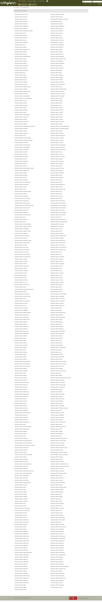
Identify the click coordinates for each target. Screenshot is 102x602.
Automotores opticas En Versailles (21, 524)
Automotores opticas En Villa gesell (57, 550)
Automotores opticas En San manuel (21, 461)
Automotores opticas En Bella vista (57, 61)
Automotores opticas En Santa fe (56, 475)
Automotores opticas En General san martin (23, 214)
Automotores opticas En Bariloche (57, 51)
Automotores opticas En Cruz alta (57, 154)
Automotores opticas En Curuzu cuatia (58, 156)
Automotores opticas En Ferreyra (57, 186)
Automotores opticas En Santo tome (21, 484)
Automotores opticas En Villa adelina (57, 529)
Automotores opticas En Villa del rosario (22, 540)
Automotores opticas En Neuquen (57, 345)
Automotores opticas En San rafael (57, 468)
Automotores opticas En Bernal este (57, 68)
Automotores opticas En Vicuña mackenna (58, 526)
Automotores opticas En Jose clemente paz (58, 247)
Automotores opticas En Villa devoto (57, 543)
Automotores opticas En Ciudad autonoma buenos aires (25, 126)
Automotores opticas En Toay (20, 503)
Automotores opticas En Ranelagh (57, 401)
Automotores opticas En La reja (56, 275)
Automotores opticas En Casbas (56, 98)
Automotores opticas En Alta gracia (57, 30)
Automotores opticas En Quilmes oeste (22, 391)
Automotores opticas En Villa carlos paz (22, 536)
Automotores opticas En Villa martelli (57, 564)
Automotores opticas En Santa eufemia (22, 475)
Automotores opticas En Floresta (21, 193)
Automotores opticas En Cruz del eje (21, 156)
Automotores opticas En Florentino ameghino (23, 191)
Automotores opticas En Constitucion (21, 142)
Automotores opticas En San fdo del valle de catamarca (25, 445)
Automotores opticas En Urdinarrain (57, 515)
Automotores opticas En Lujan (20, 305)
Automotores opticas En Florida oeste (21, 196)
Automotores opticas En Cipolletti (21, 123)
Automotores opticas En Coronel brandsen (22, 144)
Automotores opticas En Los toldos (21, 303)
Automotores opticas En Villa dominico (57, 545)
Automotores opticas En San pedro (21, 468)
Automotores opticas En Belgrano (21, 61)
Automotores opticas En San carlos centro (58, 440)
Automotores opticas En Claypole (21, 130)
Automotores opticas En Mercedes (21, 324)
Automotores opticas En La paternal (21, 270)
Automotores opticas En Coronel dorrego (58, 144)
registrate (94, 4)
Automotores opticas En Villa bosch (57, 533)
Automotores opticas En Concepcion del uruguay (23, 140)
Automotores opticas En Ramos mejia (57, 398)
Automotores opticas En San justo (57, 456)
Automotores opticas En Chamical (57, 112)
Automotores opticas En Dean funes (57, 161)
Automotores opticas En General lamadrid (58, 205)
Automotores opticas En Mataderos (21, 321)
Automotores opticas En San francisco (22, 447)
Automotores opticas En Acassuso (21, 19)
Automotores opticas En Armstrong (21, 37)
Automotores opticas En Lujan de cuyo (58, 305)
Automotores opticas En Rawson (56, 403)
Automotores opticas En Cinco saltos (57, 121)
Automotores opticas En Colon (20, 135)
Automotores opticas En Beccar (20, 58)
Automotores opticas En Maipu (56, 310)
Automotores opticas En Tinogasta (21, 501)
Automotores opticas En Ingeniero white (58, 240)
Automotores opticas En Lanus (56, 268)
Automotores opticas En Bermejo (21, 68)
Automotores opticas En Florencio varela (58, 189)
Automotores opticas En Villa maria (21, 564)
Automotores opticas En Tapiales (56, 496)
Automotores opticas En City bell (56, 123)
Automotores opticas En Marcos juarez (22, 314)
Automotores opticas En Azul (20, 44)
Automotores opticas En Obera (56, 349)
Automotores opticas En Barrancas (57, 54)
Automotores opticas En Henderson (21, 233)
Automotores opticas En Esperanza (21, 179)
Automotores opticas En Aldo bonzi (21, 23)
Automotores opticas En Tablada (21, 494)
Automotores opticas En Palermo (21, 359)
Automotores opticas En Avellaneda (21, 42)
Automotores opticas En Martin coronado (22, 319)
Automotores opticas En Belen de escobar (58, 58)
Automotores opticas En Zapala (20, 587)
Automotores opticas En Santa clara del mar (59, 473)
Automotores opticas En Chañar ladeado (22, 114)
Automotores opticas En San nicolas (21, 466)
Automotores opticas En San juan (21, 456)
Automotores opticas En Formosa (57, 196)
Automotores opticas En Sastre (20, 487)
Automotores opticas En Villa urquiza (57, 580)
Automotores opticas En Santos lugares (58, 482)
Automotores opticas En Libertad (56, 284)
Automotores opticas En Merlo (56, 324)
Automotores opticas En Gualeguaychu (22, 228)
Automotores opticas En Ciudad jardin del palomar (60, 128)
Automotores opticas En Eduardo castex (22, 170)
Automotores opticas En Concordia (57, 140)
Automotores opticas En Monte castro (21, 331)
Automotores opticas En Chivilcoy (57, 119)
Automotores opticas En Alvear (20, 33)
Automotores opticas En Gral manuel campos (59, 221)
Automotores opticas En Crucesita (21, 154)
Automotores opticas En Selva (20, 489)
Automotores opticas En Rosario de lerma (58, 426)
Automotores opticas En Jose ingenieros (22, 249)
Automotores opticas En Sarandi (56, 484)
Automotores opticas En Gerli (20, 217)
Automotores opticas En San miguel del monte (23, 463)
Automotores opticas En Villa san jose (57, 575)
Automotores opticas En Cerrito (20, 107)
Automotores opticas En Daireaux (57, 158)
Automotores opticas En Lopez (20, 298)
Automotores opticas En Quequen (21, 389)
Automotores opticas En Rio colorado (57, 412)
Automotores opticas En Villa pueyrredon (58, 568)
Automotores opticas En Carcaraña (21, 93)
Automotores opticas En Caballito (57, 79)
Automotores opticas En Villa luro (56, 559)
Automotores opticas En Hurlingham (57, 238)
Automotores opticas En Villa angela (57, 531)
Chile (20, 1)
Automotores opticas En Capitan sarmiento (22, 91)
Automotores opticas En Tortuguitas (57, 503)
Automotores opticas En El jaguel (21, 172)
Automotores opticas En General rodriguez (58, 212)
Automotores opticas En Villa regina (21, 573)
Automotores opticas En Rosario (56, 424)
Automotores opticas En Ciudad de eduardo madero (60, 126)
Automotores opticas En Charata (56, 114)
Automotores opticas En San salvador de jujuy (23, 473)
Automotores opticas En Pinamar (21, 375)
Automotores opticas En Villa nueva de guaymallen (60, 566)
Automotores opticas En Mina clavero (21, 326)
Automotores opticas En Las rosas (21, 282)
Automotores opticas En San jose (21, 452)
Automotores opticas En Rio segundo (57, 417)
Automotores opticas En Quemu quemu (58, 387)
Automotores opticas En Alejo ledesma (57, 26)
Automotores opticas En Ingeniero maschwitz (23, 240)
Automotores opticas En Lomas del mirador (58, 293)
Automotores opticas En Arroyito (20, 40)
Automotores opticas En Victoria (20, 526)
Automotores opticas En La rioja (20, 277)
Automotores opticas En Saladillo (56, 431)
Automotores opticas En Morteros (57, 338)
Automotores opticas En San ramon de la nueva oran (24, 470)
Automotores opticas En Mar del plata (21, 317)
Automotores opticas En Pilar (56, 373)
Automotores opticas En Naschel (21, 342)
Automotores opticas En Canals (56, 86)
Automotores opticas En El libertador (57, 172)
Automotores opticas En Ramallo (56, 396)
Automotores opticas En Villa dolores (21, 545)
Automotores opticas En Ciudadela (21, 128)
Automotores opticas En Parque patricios (22, 363)
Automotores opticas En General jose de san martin (24, 205)
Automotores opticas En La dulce (57, 261)
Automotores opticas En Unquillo (21, 515)
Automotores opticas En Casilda (56, 100)
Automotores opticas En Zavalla (20, 589)
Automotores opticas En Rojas (20, 424)
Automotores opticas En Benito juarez (57, 63)
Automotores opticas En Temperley (21, 498)
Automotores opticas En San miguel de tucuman (59, 463)
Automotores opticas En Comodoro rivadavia (23, 137)
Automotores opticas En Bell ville (21, 63)
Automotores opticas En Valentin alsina (58, 517)
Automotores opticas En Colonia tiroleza (58, 135)
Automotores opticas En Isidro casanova (58, 242)
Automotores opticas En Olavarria (21, 352)
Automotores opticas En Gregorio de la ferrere (23, 226)
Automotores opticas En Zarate (56, 587)
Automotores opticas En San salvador (57, 470)
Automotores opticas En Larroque (57, 277)
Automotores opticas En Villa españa (57, 547)
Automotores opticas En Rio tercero (21, 419)
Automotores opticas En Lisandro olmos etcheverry (24, 289)
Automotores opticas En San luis (56, 459)
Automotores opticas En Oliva (56, 352)
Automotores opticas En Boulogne (21, 77)
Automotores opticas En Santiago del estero (23, 482)
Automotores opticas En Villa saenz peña (22, 575)
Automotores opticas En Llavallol (56, 289)
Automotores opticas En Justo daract (57, 256)
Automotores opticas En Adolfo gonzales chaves (59, 19)
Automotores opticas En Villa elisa (21, 547)
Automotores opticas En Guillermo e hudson (23, 231)
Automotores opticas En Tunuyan (21, 512)
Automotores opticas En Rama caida (21, 396)
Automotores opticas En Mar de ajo (57, 314)
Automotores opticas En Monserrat (57, 326)
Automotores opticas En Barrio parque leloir (22, 56)
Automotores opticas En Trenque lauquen (22, 508)
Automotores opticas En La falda (21, 263)
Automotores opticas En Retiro (56, 410)
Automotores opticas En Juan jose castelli (22, 254)
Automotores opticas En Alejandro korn (22, 26)
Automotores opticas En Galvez (56, 198)
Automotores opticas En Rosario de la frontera (23, 426)
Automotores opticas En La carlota (21, 261)
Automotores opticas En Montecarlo (57, 328)
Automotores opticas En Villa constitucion (58, 536)
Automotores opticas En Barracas (21, 54)
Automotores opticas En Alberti (56, 21)
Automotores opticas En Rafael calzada (22, 394)
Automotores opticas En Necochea (21, 345)
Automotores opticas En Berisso (56, 65)
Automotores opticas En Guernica (57, 228)
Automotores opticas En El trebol (21, 177)
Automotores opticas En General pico (21, 210)
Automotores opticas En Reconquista (57, 405)
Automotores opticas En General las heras (22, 207)
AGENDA (34, 4)
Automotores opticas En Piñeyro (56, 375)
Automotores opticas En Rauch (20, 403)
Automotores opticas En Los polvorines (58, 298)
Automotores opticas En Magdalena (21, 310)
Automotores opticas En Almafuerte (21, 28)
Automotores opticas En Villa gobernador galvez (23, 552)
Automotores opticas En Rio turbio (57, 419)
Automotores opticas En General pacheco (58, 207)
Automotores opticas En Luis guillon (57, 303)
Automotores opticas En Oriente (20, 356)
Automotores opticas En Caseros (21, 100)
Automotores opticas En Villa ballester (21, 533)
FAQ (87, 598)
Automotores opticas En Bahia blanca (57, 44)
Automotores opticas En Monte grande (22, 333)
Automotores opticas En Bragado (57, 77)
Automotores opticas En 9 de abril (21, 16)
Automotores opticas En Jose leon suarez (58, 249)
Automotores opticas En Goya (20, 221)
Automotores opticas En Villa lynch (57, 561)
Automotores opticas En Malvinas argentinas (23, 312)
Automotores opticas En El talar (56, 175)
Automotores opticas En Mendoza (57, 321)
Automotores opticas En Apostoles (21, 35)
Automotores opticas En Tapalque (21, 496)
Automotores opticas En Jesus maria (21, 247)
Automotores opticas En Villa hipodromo (22, 554)
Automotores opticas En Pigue (20, 373)
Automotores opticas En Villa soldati (21, 580)
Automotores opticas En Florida (56, 193)
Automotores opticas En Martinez (57, 319)
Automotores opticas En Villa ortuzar (21, 568)
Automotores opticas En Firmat (20, 189)
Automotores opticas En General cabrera (58, 203)
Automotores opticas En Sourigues (57, 489)
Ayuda (84, 598)
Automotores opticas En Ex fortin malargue (22, 182)
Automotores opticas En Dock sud (21, 165)
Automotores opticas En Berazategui (21, 65)
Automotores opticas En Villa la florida (21, 557)
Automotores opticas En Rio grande (21, 417)
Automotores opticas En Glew (56, 217)
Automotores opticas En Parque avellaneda (22, 361)
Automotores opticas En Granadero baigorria (23, 224)
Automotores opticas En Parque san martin (58, 363)
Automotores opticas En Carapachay (57, 91)
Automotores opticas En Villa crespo (21, 538)
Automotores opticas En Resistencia (21, 410)
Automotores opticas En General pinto (57, 210)
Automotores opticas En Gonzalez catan (58, 219)
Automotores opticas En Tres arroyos (57, 508)
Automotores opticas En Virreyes (57, 582)
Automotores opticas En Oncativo (57, 354)
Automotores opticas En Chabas (56, 107)
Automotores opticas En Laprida (20, 275)
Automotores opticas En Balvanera (57, 47)
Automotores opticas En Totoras (20, 505)
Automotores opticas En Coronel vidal (21, 149)
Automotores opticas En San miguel (57, 461)
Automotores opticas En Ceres (56, 105)
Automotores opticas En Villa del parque (58, 538)
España (25, 1)
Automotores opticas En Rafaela (56, 391)
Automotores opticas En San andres (21, 438)
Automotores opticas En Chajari (20, 112)
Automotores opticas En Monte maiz (57, 333)
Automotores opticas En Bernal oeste (21, 70)
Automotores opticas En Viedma (20, 529)
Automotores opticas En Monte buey (21, 328)
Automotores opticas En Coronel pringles (22, 147)
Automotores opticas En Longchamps (57, 296)
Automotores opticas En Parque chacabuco (58, 361)
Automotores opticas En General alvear (58, 200)
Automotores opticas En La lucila (21, 268)
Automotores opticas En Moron (20, 338)
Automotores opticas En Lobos (56, 291)
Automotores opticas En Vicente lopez (57, 524)
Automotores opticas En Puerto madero (22, 382)
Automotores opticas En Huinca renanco (22, 235)
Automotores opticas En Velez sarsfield (58, 519)
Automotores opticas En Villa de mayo (21, 543)
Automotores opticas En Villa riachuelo (57, 573)
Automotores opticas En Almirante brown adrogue (24, 30)
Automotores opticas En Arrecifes (57, 37)
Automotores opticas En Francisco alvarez (22, 198)
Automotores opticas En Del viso (21, 163)
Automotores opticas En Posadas (21, 377)
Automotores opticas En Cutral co (21, 158)
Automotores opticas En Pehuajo (21, 368)
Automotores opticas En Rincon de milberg (22, 412)
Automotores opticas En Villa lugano (21, 559)
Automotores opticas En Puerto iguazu (58, 380)
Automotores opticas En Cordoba (57, 142)
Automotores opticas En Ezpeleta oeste (58, 184)
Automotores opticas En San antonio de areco (59, 438)
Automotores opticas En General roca (21, 212)
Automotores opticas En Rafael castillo (58, 394)
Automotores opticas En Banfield (56, 49)
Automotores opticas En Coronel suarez (58, 147)
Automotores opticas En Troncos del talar (22, 510)
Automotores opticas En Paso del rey (57, 366)
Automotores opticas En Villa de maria (57, 540)
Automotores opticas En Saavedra (21, 431)
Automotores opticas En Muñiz (20, 340)
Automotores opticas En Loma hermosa (22, 293)
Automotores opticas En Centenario (21, 105)
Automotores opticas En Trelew (56, 505)
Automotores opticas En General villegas (58, 214)
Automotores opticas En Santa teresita (22, 480)
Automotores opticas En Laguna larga (57, 263)
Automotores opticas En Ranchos (21, 401)
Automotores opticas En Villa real (56, 571)
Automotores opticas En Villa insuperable (58, 554)
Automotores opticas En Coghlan (56, 130)
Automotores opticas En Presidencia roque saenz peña (61, 377)
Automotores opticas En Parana (56, 359)
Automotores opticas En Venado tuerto (22, 522)
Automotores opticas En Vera (56, 522)
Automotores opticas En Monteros (21, 335)
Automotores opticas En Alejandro (57, 23)
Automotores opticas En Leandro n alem (22, 284)
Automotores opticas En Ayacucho (57, 42)
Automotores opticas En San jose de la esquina (59, 454)
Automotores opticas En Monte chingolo (58, 331)
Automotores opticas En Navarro (56, 342)
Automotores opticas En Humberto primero (58, 235)
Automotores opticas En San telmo (57, 480)
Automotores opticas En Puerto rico (21, 384)
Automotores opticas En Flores (56, 191)
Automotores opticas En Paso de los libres (22, 366)
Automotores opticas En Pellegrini (57, 368)
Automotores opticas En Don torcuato (57, 168)
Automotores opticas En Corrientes (21, 151)
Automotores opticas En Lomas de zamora (22, 296)
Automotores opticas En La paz (56, 270)
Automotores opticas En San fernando (57, 445)
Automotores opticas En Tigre (56, 498)
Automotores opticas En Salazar (20, 433)
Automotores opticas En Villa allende (21, 531)
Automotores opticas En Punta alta (21, 387)
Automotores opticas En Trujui (56, 510)
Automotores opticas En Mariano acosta (58, 317)
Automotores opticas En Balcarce (21, 47)
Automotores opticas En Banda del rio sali (22, 49)
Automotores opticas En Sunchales (57, 491)
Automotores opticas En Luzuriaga (21, 307)
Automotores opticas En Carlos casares (58, 93)
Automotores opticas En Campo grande (58, 84)
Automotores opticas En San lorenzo (21, 459)
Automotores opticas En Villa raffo (21, 571)
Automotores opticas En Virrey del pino (22, 582)
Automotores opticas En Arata (56, 35)
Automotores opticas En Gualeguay (57, 226)
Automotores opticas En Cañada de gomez (22, 86)
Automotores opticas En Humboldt (21, 238)
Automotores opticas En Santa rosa (57, 477)
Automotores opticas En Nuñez (20, 349)
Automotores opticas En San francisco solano (59, 447)
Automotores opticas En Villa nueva (21, 566)
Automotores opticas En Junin (56, 254)
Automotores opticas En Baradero (21, 51)
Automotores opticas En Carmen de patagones (23, 98)
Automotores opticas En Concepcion (57, 137)
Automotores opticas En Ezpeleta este (22, 184)
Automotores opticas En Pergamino (21, 370)
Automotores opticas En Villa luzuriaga (22, 561)
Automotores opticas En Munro (56, 340)
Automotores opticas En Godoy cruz (21, 219)
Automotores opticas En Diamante (57, 163)
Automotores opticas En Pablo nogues (57, 356)
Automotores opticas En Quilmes (56, 389)
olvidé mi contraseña (87, 4)
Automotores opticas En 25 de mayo (21, 14)
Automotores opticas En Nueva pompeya (58, 347)
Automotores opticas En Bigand (56, 70)
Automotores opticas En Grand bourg (57, 224)
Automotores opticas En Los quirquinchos (22, 300)
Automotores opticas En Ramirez (21, 398)
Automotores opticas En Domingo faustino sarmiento (24, 168)
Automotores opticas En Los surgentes (58, 300)
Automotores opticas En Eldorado (57, 170)
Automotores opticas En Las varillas (57, 282)
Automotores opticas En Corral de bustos (58, 149)
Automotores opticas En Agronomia (21, 21)
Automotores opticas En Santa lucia (21, 477)
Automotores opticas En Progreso (21, 380)
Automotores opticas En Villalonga (57, 557)
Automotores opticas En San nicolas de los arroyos (60, 466)
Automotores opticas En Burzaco (21, 79)
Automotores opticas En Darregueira (21, 161)
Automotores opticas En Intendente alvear (22, 242)
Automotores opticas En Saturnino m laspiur (58, 487)
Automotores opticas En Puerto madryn (58, 382)
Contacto (80, 598)
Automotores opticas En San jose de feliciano (59, 452)
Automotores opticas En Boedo (56, 72)
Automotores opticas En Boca (20, 72)
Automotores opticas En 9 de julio (57, 16)
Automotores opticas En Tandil (56, 494)
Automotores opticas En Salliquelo (57, 433)
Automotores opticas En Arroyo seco (57, 40)
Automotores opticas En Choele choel (21, 121)
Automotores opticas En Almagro (56, 28)
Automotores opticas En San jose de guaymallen (23, 454)
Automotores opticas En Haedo (56, 231)
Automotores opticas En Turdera (56, 512)
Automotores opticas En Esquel (56, 179)
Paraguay (30, 1)
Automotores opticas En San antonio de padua (23, 440)
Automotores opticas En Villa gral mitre (58, 552)
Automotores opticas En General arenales (22, 203)
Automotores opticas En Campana (21, 84)
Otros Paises (42, 1)
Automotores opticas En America (56, 33)
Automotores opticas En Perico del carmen (58, 370)
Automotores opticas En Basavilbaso (57, 56)
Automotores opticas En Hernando (57, 233)
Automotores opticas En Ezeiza (56, 182)
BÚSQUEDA (24, 4)
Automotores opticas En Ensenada (57, 177)
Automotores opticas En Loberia (20, 291)
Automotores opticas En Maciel (56, 307)
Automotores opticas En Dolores (56, 165)
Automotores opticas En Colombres (57, 133)
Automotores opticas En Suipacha (21, 491)
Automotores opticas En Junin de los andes (22, 256)
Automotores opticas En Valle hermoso (22, 519)
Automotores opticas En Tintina (56, 501)
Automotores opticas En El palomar (21, 175)
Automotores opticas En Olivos (20, 354)
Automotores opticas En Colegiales (21, 133)
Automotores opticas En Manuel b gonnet (58, 312)
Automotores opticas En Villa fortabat (21, 550)
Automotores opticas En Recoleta (21, 405)
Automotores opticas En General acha (22, 200)
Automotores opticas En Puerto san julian (58, 384)
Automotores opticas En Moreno (56, 335)
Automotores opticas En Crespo (56, 151)
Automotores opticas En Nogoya (21, 347)
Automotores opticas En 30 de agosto (57, 14)
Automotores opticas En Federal (20, 186)
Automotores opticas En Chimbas (21, 119)
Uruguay (35, 1)
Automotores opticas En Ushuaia (21, 517)
